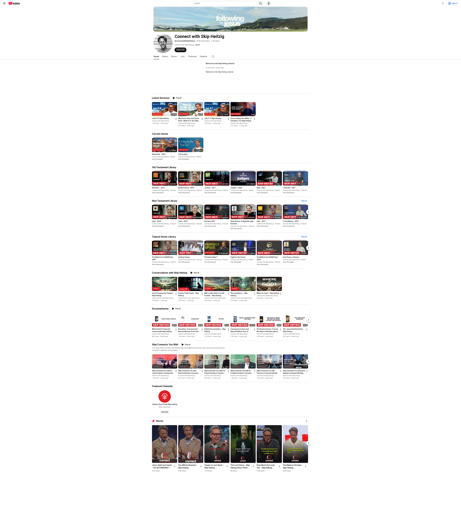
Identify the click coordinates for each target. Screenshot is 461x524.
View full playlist (157, 159)
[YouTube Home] (14, 3)
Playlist (172, 157)
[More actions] (176, 118)
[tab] (156, 56)
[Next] (308, 212)
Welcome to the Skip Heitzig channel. (220, 63)
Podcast (173, 190)
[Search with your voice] (268, 3)
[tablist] (230, 56)
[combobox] (225, 3)
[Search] (260, 3)
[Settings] (442, 3)
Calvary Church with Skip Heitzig (162, 298)
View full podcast (158, 193)
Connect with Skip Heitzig (160, 121)
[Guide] (4, 3)
